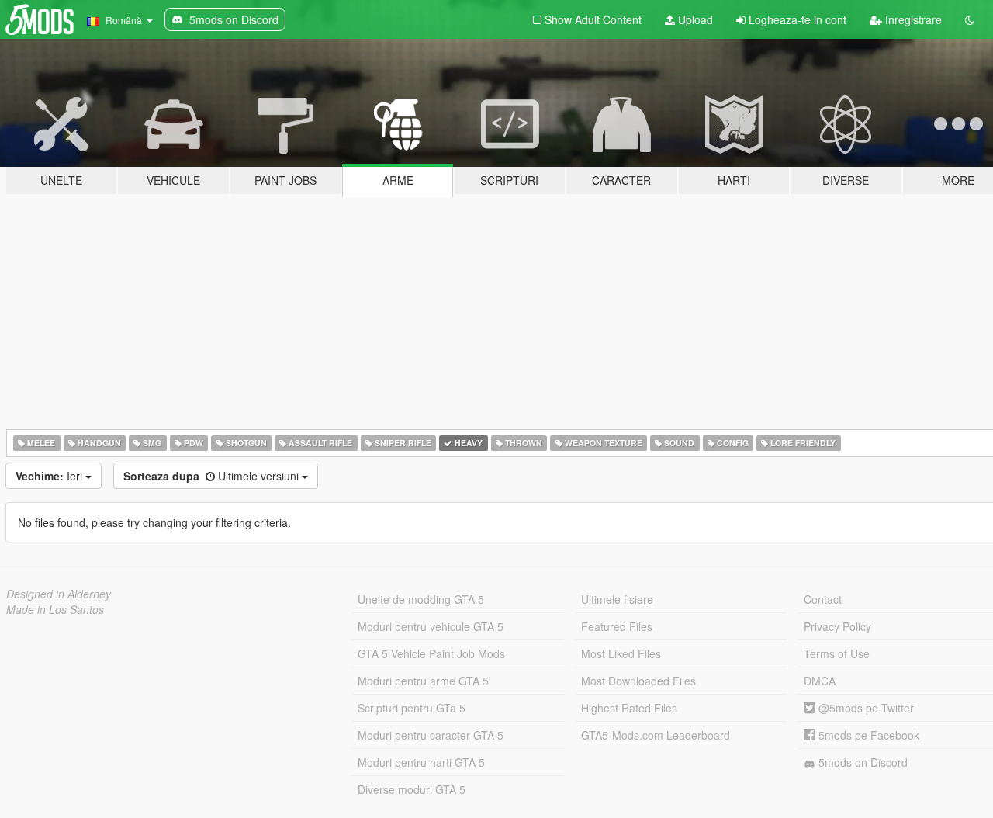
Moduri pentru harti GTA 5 (421, 762)
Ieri (50, 476)
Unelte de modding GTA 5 (421, 599)
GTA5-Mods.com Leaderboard (655, 735)
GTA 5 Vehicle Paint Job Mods (431, 653)
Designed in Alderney (58, 593)
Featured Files (616, 626)
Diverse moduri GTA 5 (411, 789)
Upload (694, 19)
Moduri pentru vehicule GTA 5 (430, 626)
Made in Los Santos (55, 609)
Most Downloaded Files (638, 680)
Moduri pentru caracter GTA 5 (430, 735)
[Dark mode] (969, 19)
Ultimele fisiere (617, 599)
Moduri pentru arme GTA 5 (423, 680)
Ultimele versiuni (212, 476)
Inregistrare (912, 19)
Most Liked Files (621, 653)
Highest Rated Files (629, 708)
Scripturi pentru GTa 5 (411, 708)
